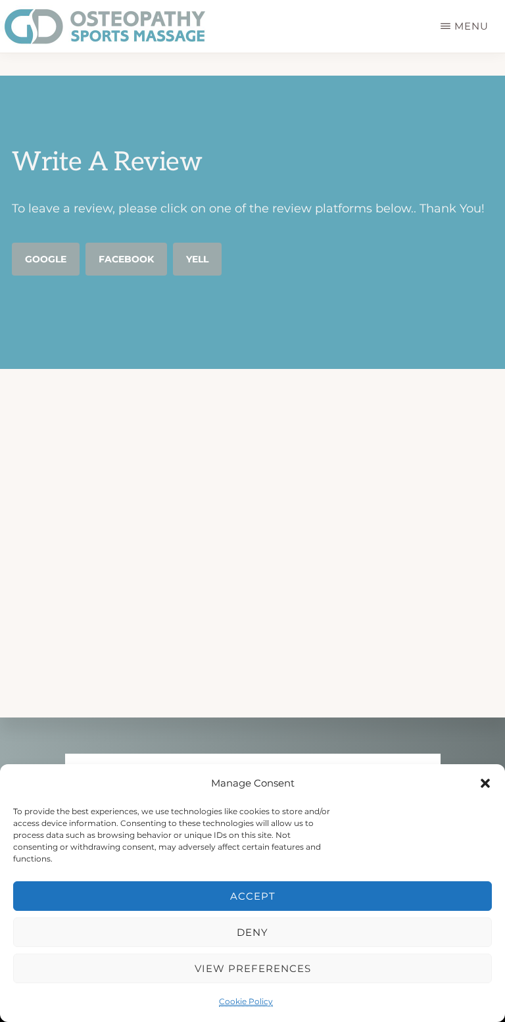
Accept (253, 896)
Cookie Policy (246, 1001)
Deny (252, 932)
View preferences (253, 968)
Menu (471, 26)
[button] (485, 783)
